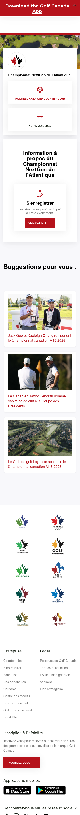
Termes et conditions (54, 667)
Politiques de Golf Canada (58, 660)
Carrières (9, 689)
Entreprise (12, 651)
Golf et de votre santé (18, 710)
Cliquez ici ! (37, 222)
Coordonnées (12, 660)
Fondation (10, 675)
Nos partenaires (14, 682)
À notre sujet (12, 667)
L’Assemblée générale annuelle (55, 678)
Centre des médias (16, 696)
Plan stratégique (51, 689)
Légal (45, 651)
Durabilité (10, 717)
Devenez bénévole (16, 703)
